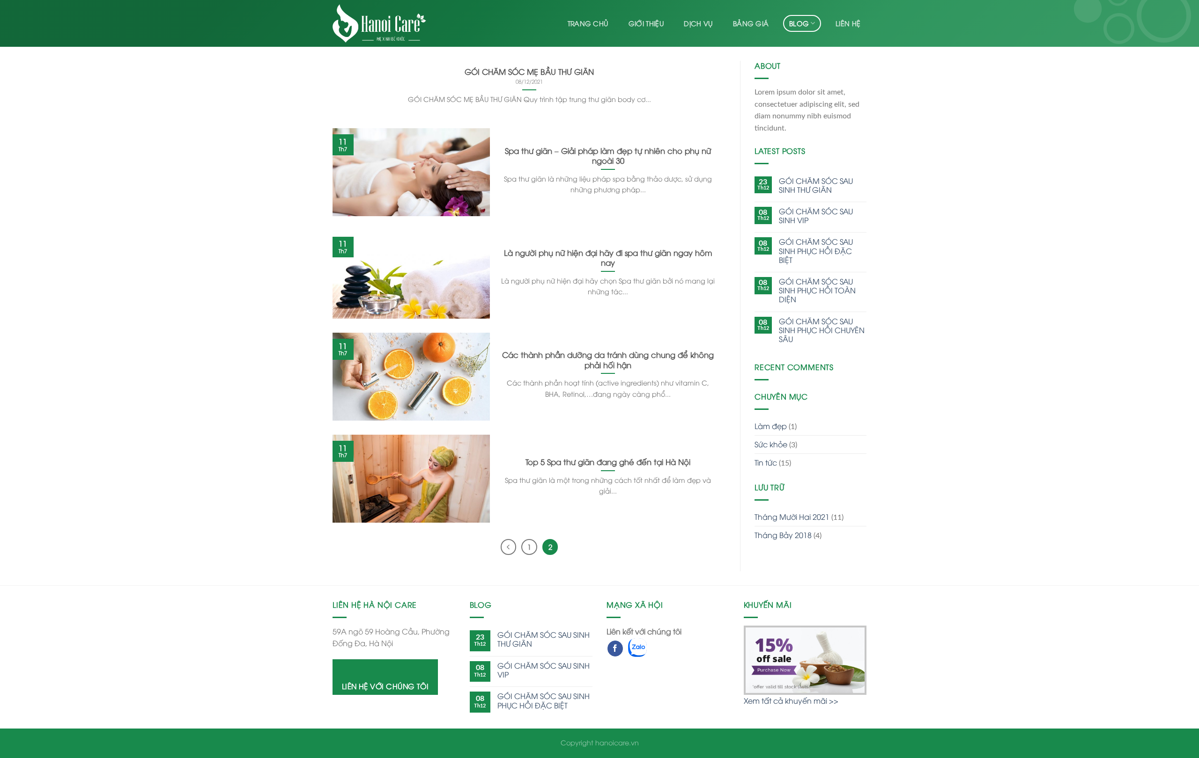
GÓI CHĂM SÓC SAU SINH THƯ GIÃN (816, 185)
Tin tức (766, 462)
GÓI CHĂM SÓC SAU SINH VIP (816, 216)
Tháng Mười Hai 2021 (792, 516)
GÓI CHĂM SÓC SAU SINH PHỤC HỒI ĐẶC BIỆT (816, 250)
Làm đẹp (771, 426)
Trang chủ (588, 23)
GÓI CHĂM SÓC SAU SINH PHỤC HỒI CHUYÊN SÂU (822, 330)
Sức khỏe (771, 444)
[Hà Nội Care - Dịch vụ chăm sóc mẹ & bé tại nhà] (379, 23)
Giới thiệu (646, 23)
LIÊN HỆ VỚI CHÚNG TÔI (385, 686)
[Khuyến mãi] (805, 659)
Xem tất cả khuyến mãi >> (791, 700)
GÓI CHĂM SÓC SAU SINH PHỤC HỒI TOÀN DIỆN (817, 290)
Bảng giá (751, 23)
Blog (799, 23)
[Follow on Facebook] (615, 648)
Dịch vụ (698, 23)
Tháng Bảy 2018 (783, 535)
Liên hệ (848, 23)
